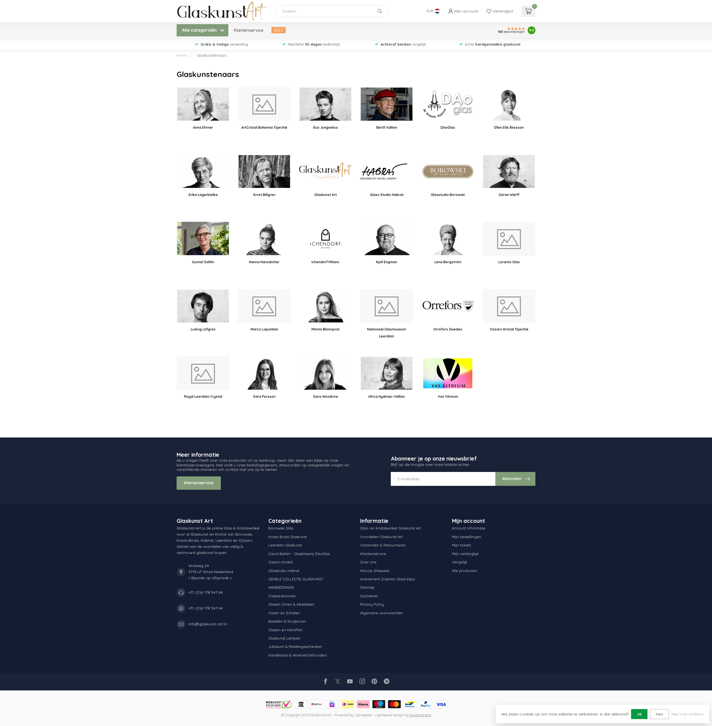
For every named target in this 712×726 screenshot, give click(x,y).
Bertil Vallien (386, 127)
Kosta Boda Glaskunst (287, 536)
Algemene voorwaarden (381, 613)
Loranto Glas (509, 262)
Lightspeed (363, 715)
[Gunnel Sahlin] (203, 239)
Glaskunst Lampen (284, 638)
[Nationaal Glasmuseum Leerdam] (386, 306)
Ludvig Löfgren (203, 329)
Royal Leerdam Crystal (203, 396)
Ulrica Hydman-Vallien (386, 396)
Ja (639, 714)
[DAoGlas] (447, 104)
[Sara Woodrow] (325, 373)
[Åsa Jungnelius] (325, 104)
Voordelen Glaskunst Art (381, 536)
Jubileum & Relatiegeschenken (295, 646)
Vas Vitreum (448, 396)
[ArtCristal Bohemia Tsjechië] (264, 104)
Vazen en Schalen (284, 613)
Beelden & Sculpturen (287, 621)
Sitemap (367, 587)
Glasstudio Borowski (448, 195)
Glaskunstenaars (211, 55)
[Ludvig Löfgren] (203, 306)
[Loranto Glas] (509, 239)
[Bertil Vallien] (386, 104)
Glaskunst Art (325, 195)
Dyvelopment (420, 715)
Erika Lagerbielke (203, 195)
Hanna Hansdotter (264, 262)
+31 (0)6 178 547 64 (205, 592)
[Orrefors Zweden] (447, 306)
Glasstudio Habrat (283, 570)
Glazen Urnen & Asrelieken (291, 604)
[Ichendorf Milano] (325, 239)
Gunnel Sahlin (203, 262)
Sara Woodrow (325, 396)
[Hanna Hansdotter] (264, 239)
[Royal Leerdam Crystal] (203, 373)
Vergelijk (459, 562)
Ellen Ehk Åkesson (509, 127)
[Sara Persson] (264, 373)
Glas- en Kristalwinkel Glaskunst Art (390, 528)
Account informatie (468, 528)
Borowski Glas (280, 528)
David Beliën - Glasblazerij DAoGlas (299, 553)
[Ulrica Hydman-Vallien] (386, 373)
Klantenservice (248, 30)
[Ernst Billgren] (264, 171)
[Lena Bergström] (447, 239)
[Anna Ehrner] (203, 104)
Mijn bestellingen (466, 536)
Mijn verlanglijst (465, 553)
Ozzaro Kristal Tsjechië (509, 329)
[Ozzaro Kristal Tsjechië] (509, 306)
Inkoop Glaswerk (374, 570)
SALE (278, 30)
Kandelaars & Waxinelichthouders (297, 655)
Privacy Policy (372, 604)
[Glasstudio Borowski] (447, 171)
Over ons (368, 562)
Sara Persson (264, 396)
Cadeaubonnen (282, 596)
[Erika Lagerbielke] (203, 171)
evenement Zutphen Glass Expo (387, 579)
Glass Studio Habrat (387, 195)
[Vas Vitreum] (447, 373)
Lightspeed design (389, 715)
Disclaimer (369, 596)
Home (182, 55)
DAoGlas (448, 127)
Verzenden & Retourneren (383, 545)
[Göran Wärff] (509, 171)
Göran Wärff (509, 195)
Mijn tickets (461, 545)
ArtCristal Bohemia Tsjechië (264, 127)
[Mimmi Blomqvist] (325, 306)
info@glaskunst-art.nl (207, 623)
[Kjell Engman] (386, 239)
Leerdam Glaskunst (285, 545)
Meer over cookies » (687, 714)
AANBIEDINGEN (281, 587)
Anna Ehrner (203, 127)
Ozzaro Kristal (280, 562)
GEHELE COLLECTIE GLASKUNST (295, 579)
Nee (659, 714)
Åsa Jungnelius (325, 127)
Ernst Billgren (264, 195)
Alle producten (464, 570)
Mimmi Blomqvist (326, 329)
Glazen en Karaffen (285, 630)
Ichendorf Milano (325, 262)
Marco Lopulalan (264, 329)
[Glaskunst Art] (325, 171)
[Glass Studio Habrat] (386, 171)
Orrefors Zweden (447, 329)
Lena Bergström (447, 262)
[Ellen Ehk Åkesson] (509, 104)
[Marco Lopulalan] (264, 306)
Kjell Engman (386, 262)
